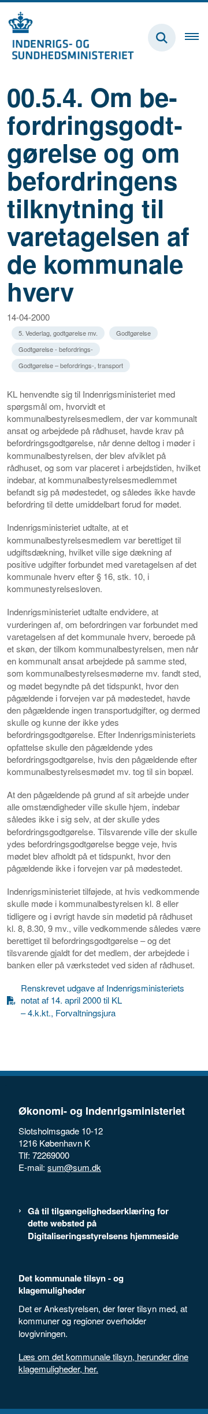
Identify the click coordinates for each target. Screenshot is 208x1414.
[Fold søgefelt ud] (162, 38)
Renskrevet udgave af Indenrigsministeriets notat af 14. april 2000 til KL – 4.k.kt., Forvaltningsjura (102, 1000)
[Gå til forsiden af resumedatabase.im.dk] (67, 38)
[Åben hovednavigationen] (196, 37)
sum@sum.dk (74, 1167)
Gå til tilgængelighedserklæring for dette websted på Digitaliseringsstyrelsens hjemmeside (103, 1223)
